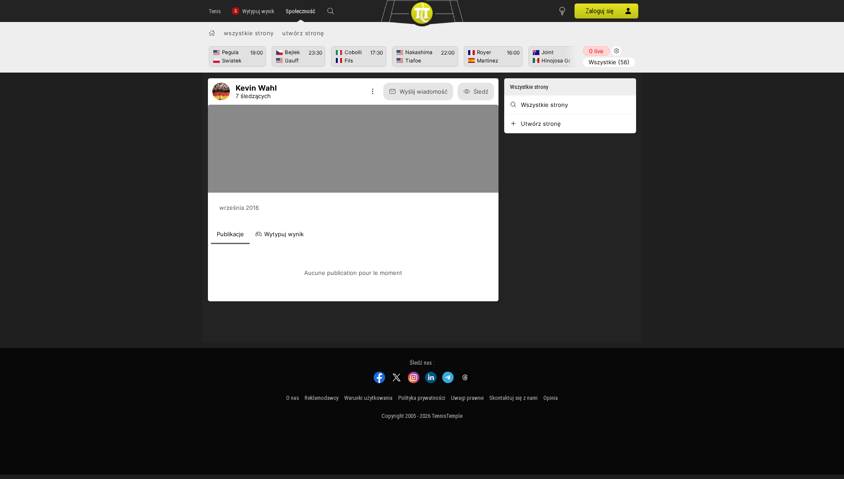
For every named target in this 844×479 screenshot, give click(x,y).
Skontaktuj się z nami (513, 398)
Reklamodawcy (321, 398)
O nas (292, 398)
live (596, 51)
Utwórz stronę (303, 33)
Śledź (480, 91)
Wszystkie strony (249, 33)
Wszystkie (609, 62)
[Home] (212, 33)
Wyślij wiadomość (423, 91)
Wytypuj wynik (258, 11)
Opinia (550, 398)
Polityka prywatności (421, 398)
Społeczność (300, 11)
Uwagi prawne (467, 398)
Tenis (215, 11)
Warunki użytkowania (368, 398)
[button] (331, 11)
